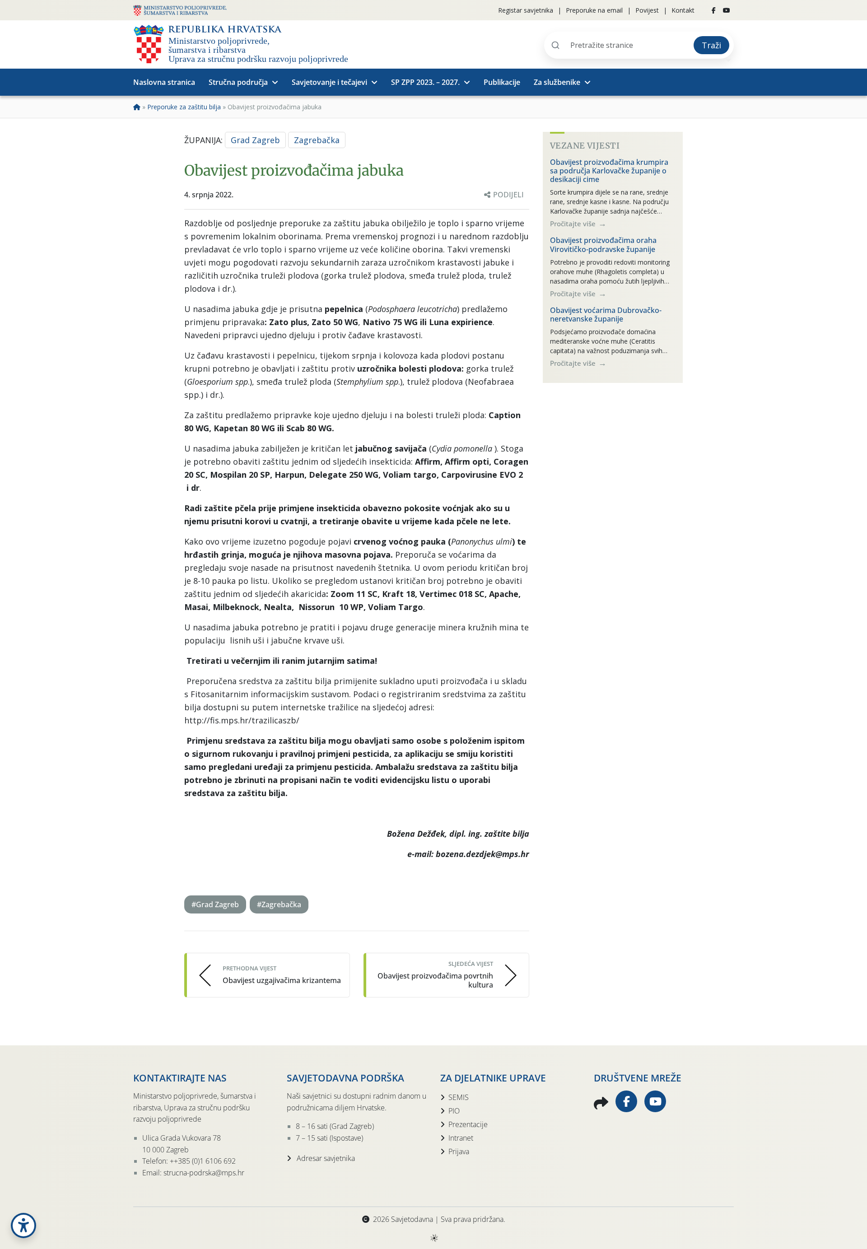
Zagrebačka (317, 140)
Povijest (647, 10)
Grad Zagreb (255, 140)
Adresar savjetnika (325, 1158)
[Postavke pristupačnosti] (23, 1225)
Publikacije (502, 82)
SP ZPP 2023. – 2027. (425, 82)
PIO (454, 1111)
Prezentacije (468, 1124)
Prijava (458, 1151)
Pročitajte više (573, 223)
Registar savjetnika (525, 10)
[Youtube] (726, 10)
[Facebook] (713, 10)
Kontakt (683, 10)
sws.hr (433, 1237)
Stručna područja (238, 82)
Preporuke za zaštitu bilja (184, 107)
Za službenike (557, 82)
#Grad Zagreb (215, 904)
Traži (711, 45)
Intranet (460, 1138)
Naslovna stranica (164, 82)
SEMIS (458, 1097)
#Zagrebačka (279, 904)
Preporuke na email (594, 10)
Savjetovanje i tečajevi (329, 82)
